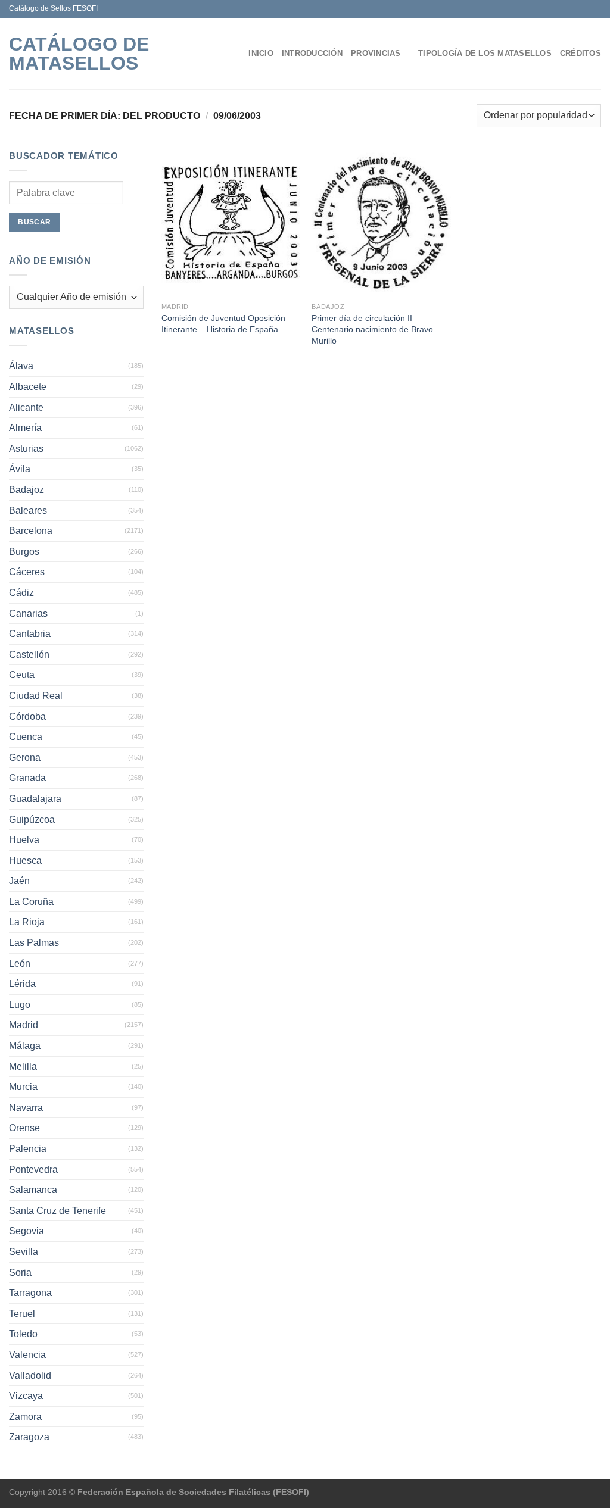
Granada (27, 778)
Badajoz (26, 490)
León (19, 963)
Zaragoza (29, 1437)
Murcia (23, 1087)
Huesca (25, 861)
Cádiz (21, 593)
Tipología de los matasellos (485, 53)
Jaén (19, 881)
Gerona (25, 758)
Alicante (26, 407)
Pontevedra (33, 1169)
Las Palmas (34, 943)
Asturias (26, 449)
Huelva (24, 840)
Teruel (22, 1314)
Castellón (29, 655)
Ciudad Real (36, 696)
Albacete (27, 387)
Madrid (23, 1025)
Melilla (23, 1066)
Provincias (376, 53)
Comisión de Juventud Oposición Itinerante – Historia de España (223, 323)
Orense (24, 1128)
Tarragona (30, 1293)
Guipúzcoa (32, 819)
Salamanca (33, 1190)
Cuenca (25, 737)
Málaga (25, 1046)
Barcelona (30, 531)
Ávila (19, 469)
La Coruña (31, 902)
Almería (25, 428)
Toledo (23, 1334)
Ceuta (22, 675)
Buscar (34, 222)
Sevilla (23, 1252)
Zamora (25, 1417)
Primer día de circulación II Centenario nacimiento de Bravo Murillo (372, 329)
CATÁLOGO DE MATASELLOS (79, 54)
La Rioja (27, 922)
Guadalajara (35, 799)
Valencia (27, 1355)
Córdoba (27, 716)
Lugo (19, 1005)
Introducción (312, 53)
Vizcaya (26, 1396)
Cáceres (27, 572)
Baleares (28, 510)
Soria (20, 1272)
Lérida (22, 984)
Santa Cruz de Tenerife (57, 1211)
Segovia (26, 1231)
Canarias (28, 613)
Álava (21, 366)
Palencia (27, 1149)
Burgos (24, 552)
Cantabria (30, 634)
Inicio (260, 53)
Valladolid (30, 1375)
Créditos (580, 53)
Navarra (26, 1108)
